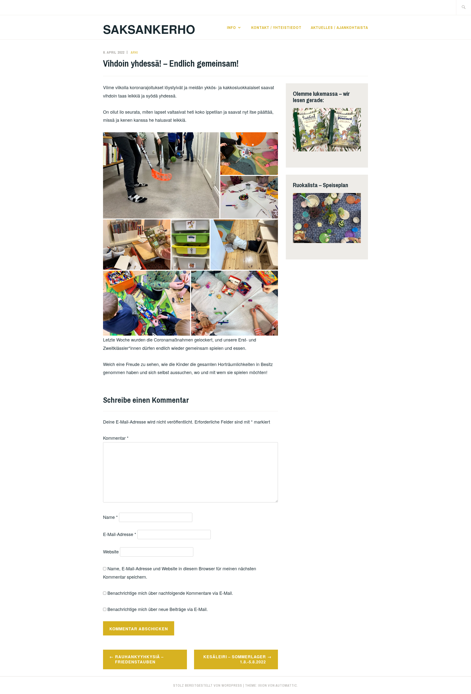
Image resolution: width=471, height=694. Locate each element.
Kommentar (116, 438)
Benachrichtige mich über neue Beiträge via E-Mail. (157, 609)
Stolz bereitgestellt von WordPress (207, 685)
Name (110, 517)
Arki (134, 52)
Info (231, 27)
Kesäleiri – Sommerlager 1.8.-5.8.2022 (234, 659)
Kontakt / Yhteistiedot (276, 27)
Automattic (286, 685)
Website (111, 551)
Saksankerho (149, 29)
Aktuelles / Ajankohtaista (339, 27)
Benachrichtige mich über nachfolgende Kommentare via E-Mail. (170, 593)
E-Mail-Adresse (119, 534)
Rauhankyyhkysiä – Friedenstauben (139, 659)
